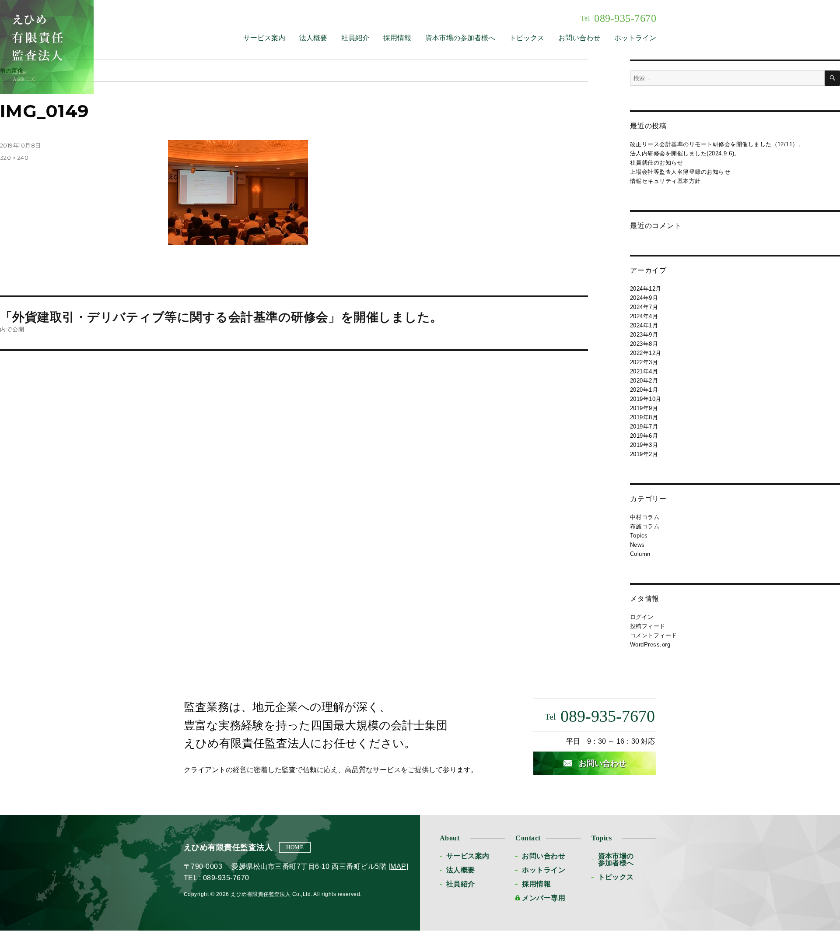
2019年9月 (644, 408)
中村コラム (644, 517)
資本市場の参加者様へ (460, 38)
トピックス (526, 38)
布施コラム (644, 526)
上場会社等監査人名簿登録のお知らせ (680, 172)
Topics (639, 535)
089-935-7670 (618, 18)
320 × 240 (14, 157)
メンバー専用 (543, 898)
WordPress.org (650, 644)
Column (640, 554)
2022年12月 (646, 353)
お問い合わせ (579, 38)
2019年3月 (644, 445)
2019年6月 (644, 435)
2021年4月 (644, 371)
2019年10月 (646, 399)
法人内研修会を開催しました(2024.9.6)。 (685, 153)
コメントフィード (653, 635)
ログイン (642, 617)
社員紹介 (355, 38)
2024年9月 (644, 298)
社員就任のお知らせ (656, 162)
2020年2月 (644, 380)
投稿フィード (647, 626)
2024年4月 (644, 316)
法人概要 (313, 38)
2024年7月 (644, 307)
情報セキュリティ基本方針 (665, 181)
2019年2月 (644, 454)
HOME (295, 847)
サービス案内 (264, 38)
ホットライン (635, 38)
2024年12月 (646, 288)
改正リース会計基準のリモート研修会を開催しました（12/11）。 (717, 144)
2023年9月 (644, 334)
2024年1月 (644, 325)
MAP (398, 866)
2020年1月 (644, 389)
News (637, 544)
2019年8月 (644, 417)
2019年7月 (644, 426)
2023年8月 (644, 344)
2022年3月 (644, 362)
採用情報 (397, 38)
